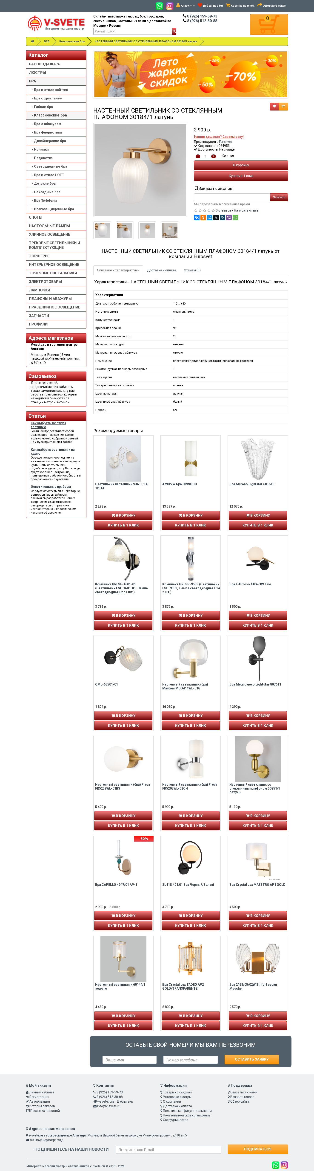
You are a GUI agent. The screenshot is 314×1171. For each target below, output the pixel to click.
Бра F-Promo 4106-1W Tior (250, 584)
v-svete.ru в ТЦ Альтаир (115, 1101)
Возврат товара (242, 1097)
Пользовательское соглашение (187, 1115)
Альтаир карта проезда (46, 1140)
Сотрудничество (175, 1120)
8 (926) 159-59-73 (201, 16)
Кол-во (228, 156)
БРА (46, 41)
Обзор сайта (239, 1101)
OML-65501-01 (106, 684)
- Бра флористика (45, 132)
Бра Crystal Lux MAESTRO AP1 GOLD (257, 884)
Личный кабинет (41, 1092)
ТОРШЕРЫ (38, 256)
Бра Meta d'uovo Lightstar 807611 (255, 684)
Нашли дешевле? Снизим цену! (219, 137)
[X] (216, 217)
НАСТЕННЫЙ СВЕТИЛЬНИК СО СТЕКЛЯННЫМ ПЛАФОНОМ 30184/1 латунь (145, 41)
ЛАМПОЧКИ (39, 290)
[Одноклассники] (203, 217)
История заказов (42, 1106)
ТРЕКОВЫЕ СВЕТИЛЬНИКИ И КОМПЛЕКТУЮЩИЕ (54, 245)
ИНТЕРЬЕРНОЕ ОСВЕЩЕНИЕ (54, 264)
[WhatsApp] (235, 217)
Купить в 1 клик (241, 176)
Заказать (279, 197)
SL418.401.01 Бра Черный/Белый (188, 884)
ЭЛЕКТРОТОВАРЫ (45, 281)
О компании (172, 1101)
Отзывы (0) (192, 270)
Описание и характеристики (118, 270)
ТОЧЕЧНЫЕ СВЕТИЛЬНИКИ (53, 273)
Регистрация (39, 1097)
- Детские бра (42, 183)
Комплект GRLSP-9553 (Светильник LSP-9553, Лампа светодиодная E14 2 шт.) (191, 588)
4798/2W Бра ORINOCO (179, 484)
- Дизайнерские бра (47, 141)
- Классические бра (48, 115)
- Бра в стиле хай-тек (48, 90)
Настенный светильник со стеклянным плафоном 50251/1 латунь (254, 788)
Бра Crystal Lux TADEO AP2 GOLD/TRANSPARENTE (183, 986)
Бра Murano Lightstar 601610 (251, 484)
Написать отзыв (246, 210)
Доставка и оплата (161, 270)
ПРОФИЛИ (38, 324)
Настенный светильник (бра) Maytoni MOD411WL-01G (185, 686)
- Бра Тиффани (43, 200)
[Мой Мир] (209, 217)
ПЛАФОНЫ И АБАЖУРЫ (50, 298)
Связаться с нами (243, 1092)
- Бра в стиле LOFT (46, 175)
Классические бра (72, 41)
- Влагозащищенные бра (51, 209)
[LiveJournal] (222, 217)
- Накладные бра (44, 192)
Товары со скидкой (177, 1092)
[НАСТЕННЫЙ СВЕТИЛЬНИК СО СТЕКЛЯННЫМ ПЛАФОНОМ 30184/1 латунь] (140, 170)
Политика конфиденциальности (187, 1111)
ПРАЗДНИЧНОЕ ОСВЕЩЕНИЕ (54, 307)
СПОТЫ (35, 217)
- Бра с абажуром (45, 124)
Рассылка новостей (45, 1111)
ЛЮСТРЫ (37, 72)
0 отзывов (223, 210)
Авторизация (39, 1101)
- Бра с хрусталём (45, 98)
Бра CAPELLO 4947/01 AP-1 (116, 884)
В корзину (241, 165)
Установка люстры (177, 1097)
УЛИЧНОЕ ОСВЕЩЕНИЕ (49, 234)
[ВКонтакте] (197, 217)
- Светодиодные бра (48, 166)
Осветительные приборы (51, 486)
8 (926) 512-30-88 (201, 21)
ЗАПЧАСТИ (39, 316)
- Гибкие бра (41, 107)
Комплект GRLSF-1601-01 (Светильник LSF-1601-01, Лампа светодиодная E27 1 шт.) (121, 588)
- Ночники (39, 149)
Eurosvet (225, 142)
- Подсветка (41, 158)
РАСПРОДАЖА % (44, 64)
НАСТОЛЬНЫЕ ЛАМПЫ (49, 226)
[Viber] (229, 217)
